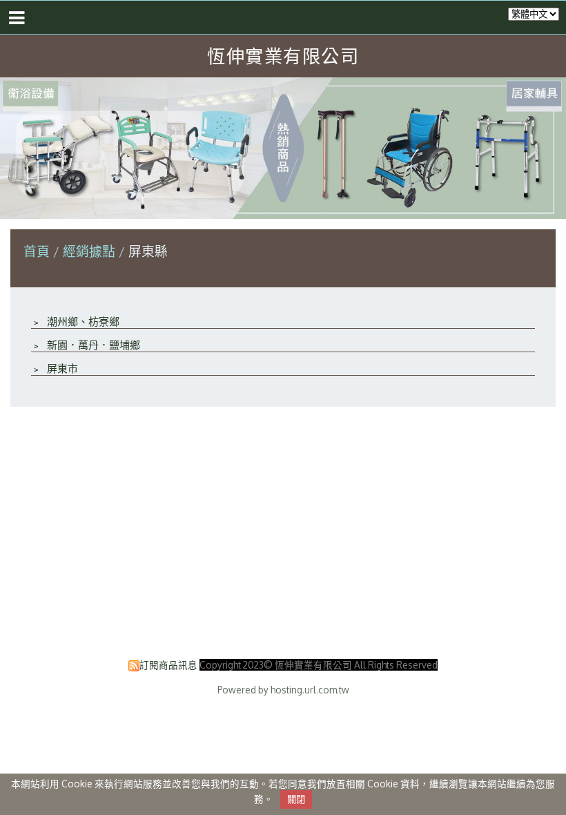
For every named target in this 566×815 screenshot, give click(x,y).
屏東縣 (146, 251)
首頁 (36, 251)
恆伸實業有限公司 (283, 55)
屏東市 (61, 368)
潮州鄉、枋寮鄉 (81, 321)
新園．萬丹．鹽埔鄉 (92, 345)
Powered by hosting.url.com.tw (283, 690)
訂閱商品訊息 (168, 665)
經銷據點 (91, 251)
